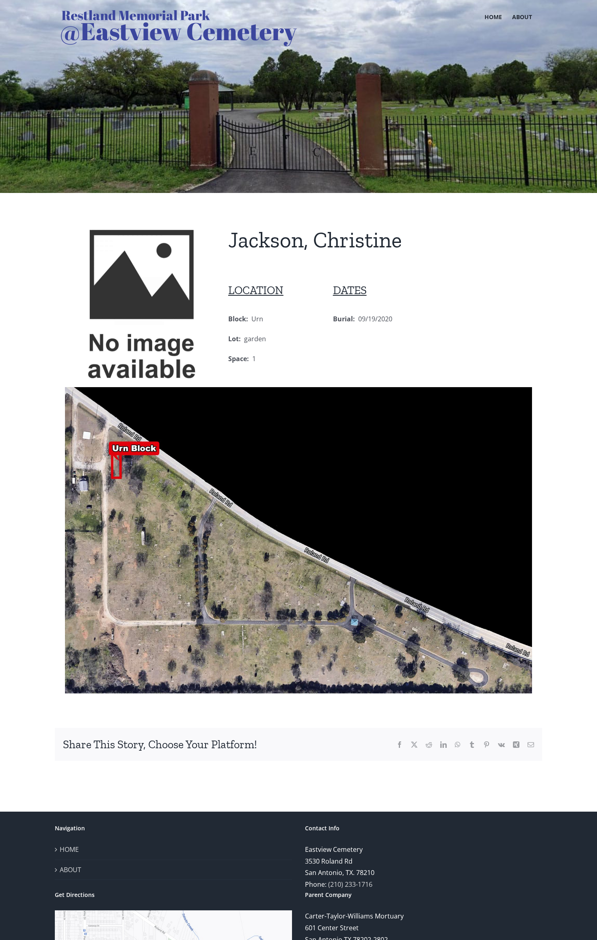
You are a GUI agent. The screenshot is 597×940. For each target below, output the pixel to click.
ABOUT (70, 869)
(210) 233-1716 (350, 884)
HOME (69, 849)
